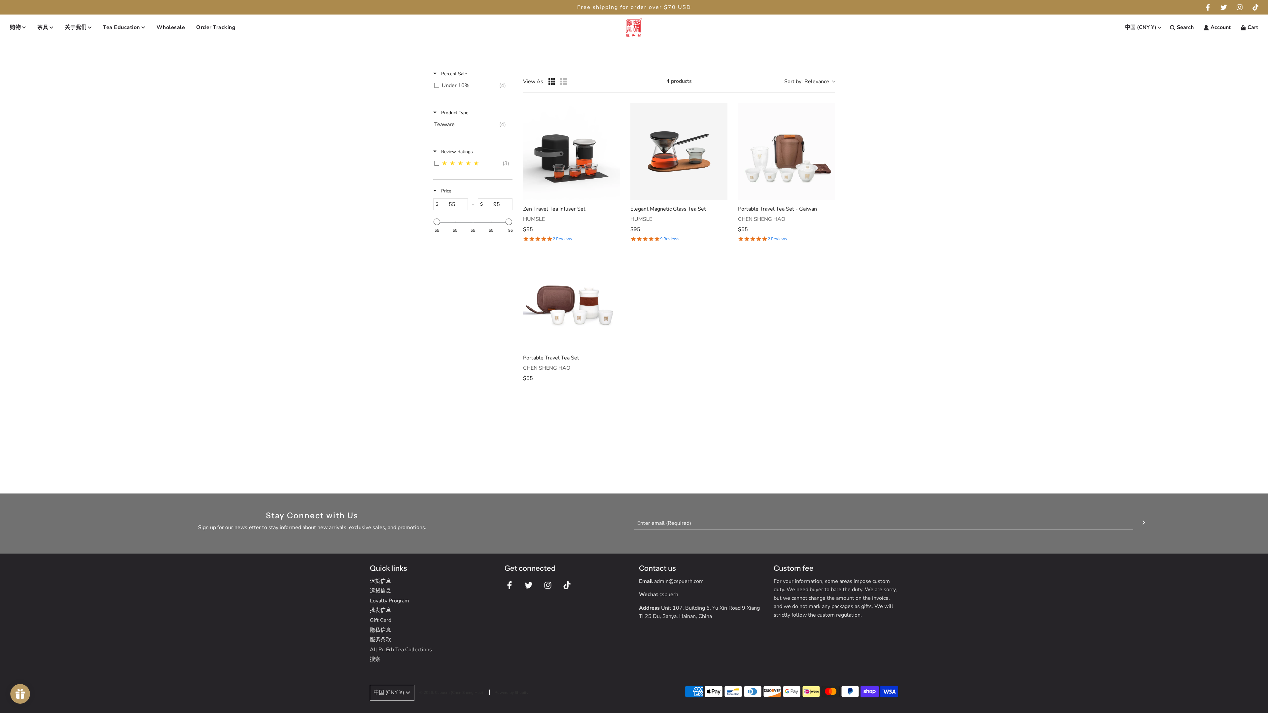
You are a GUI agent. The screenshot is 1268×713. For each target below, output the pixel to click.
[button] (809, 81)
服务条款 (380, 639)
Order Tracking (215, 27)
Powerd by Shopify (511, 692)
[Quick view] (613, 193)
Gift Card (380, 620)
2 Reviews (562, 239)
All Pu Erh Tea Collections (401, 649)
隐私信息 (380, 630)
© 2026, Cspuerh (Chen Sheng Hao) (451, 692)
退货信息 (380, 581)
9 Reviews (669, 239)
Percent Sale (453, 74)
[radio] (551, 81)
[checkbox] (471, 85)
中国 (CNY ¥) (1140, 27)
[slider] (437, 222)
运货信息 (380, 590)
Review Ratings (456, 152)
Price (445, 191)
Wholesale (171, 27)
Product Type (454, 113)
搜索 (375, 659)
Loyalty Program (389, 600)
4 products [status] (679, 81)
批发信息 (380, 610)
